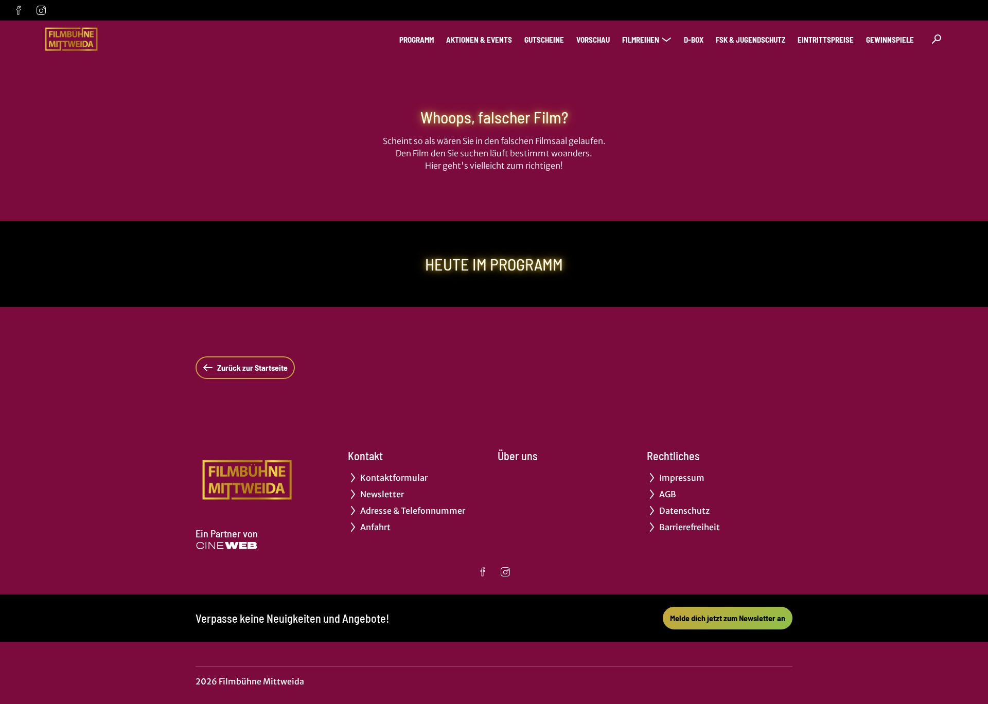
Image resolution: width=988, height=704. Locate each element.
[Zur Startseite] (113, 39)
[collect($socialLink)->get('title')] (18, 10)
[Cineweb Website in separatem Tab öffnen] (227, 545)
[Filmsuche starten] (936, 39)
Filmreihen (640, 39)
